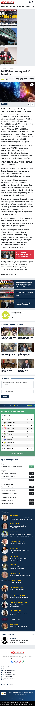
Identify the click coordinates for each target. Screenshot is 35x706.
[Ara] (30, 2)
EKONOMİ (20, 6)
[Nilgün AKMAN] (4, 526)
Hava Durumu (7, 668)
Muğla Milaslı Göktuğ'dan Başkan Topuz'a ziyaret (24, 354)
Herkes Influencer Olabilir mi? (19, 597)
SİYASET (12, 6)
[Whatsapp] (23, 661)
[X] (14, 661)
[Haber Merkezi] (5, 315)
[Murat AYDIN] (4, 518)
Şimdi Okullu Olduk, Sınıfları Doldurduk (18, 614)
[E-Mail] (12, 317)
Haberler (3, 68)
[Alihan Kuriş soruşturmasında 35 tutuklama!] (26, 363)
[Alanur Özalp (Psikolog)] (4, 604)
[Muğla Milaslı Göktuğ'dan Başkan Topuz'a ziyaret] (26, 347)
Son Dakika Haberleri (9, 678)
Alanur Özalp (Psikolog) (18, 602)
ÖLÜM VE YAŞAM (15, 619)
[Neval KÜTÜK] (4, 626)
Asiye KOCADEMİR (15, 610)
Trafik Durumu (7, 672)
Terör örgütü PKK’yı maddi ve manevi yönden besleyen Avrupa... (21, 567)
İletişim (11, 684)
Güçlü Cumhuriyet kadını (17, 589)
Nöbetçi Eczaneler (8, 666)
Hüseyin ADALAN (15, 532)
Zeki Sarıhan (14, 556)
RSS (4, 693)
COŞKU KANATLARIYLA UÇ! (18, 627)
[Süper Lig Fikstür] (33, 459)
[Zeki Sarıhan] (4, 558)
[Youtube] (20, 661)
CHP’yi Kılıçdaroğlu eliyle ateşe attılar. (19, 551)
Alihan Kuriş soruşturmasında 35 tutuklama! (24, 370)
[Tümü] (33, 512)
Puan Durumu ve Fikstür (9, 674)
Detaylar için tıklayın (17, 453)
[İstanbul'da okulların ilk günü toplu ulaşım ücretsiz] (9, 331)
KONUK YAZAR (14, 638)
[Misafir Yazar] (6, 580)
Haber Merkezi (16, 314)
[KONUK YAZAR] (4, 640)
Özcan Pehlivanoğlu (17, 541)
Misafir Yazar (17, 580)
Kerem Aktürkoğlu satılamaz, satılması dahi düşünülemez (19, 641)
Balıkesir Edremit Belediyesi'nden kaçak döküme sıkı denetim (8, 354)
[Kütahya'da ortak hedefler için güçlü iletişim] (9, 363)
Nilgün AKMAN (14, 524)
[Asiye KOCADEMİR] (4, 613)
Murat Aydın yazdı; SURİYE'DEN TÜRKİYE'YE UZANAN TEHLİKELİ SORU (21, 519)
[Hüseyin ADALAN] (4, 534)
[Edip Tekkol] (4, 566)
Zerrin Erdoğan (15, 573)
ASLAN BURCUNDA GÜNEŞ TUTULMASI (18, 527)
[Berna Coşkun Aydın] (4, 588)
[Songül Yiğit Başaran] (4, 596)
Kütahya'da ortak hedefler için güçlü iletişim (6, 370)
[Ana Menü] (32, 2)
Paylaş (5, 103)
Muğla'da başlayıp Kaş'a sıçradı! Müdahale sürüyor (25, 339)
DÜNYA (28, 6)
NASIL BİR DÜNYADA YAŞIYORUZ (20, 576)
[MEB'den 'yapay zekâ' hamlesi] (17, 92)
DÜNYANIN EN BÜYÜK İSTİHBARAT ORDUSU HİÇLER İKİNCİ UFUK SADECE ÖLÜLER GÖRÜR (21, 535)
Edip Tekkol (14, 564)
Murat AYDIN (14, 515)
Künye (4, 684)
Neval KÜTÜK (14, 624)
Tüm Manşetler (7, 676)
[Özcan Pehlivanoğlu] (4, 542)
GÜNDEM (4, 6)
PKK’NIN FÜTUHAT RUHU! (17, 543)
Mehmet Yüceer (15, 548)
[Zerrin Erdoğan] (4, 575)
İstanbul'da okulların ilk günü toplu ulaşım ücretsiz (8, 339)
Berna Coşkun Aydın (16, 587)
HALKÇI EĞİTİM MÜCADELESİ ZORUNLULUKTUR (19, 559)
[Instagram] (17, 661)
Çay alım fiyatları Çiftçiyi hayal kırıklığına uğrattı (19, 605)
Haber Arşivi (6, 680)
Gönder (5, 396)
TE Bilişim (21, 699)
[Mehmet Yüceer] (4, 550)
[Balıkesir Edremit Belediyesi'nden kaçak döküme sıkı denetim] (9, 347)
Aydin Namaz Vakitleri (9, 670)
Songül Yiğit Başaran (17, 595)
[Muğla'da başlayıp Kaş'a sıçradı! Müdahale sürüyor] (26, 331)
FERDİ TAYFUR (16, 582)
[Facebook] (11, 661)
